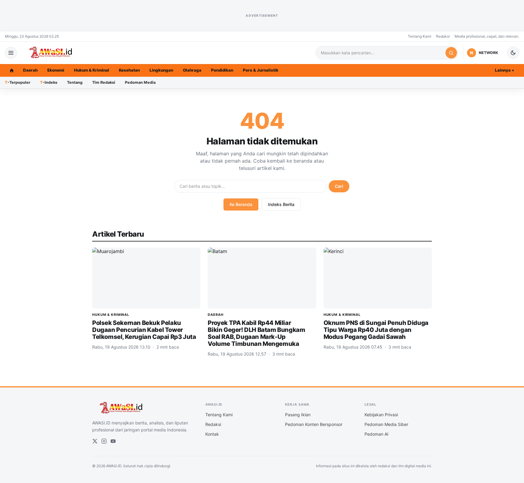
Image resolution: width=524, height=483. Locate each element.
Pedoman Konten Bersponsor (313, 424)
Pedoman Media (140, 82)
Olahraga (192, 70)
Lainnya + (504, 70)
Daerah (30, 70)
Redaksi (443, 36)
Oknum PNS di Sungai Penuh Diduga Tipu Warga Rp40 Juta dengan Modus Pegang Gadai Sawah (376, 329)
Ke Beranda (241, 204)
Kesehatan (129, 70)
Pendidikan (222, 70)
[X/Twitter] (95, 441)
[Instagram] (104, 441)
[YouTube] (113, 441)
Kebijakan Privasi (381, 414)
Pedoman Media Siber (386, 424)
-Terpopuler (17, 82)
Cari (339, 186)
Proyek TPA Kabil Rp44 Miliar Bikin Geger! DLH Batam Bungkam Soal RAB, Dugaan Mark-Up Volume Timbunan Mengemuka (256, 333)
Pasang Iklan (298, 414)
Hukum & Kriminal (91, 70)
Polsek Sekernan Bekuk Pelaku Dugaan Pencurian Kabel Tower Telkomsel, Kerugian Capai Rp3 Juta (144, 329)
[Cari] (451, 53)
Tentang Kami (419, 36)
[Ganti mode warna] (513, 53)
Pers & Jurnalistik (260, 70)
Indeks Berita (281, 204)
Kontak (212, 434)
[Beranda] (11, 70)
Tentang (74, 82)
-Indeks (48, 82)
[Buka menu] (11, 53)
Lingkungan (161, 70)
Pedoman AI (376, 434)
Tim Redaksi (103, 82)
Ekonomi (55, 70)
